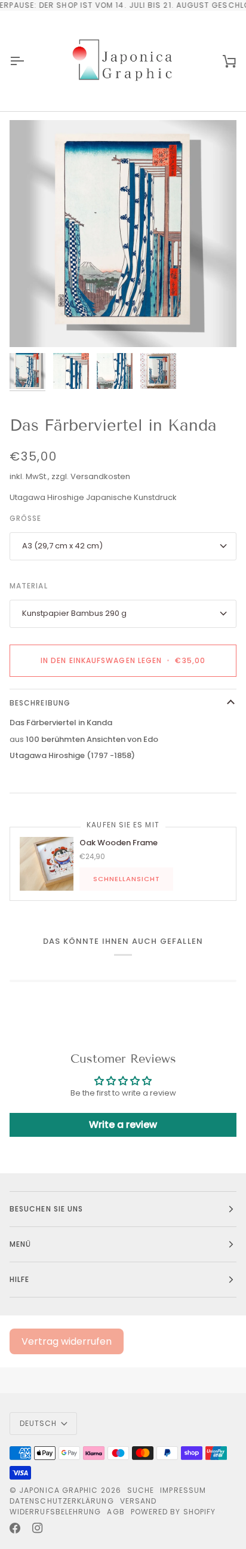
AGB (115, 1512)
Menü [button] (20, 1244)
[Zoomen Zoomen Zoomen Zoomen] (123, 233)
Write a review (123, 1124)
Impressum (183, 1490)
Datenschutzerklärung (62, 1501)
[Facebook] (15, 1528)
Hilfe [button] (19, 1279)
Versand (138, 1501)
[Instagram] (37, 1528)
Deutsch (38, 1423)
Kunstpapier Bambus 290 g (74, 613)
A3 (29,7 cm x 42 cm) (62, 545)
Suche (140, 1490)
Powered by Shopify (173, 1512)
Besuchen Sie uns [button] (46, 1209)
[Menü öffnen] (27, 61)
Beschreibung (40, 703)
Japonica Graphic (58, 1490)
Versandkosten (100, 476)
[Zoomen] (31, 324)
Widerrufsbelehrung (55, 1512)
